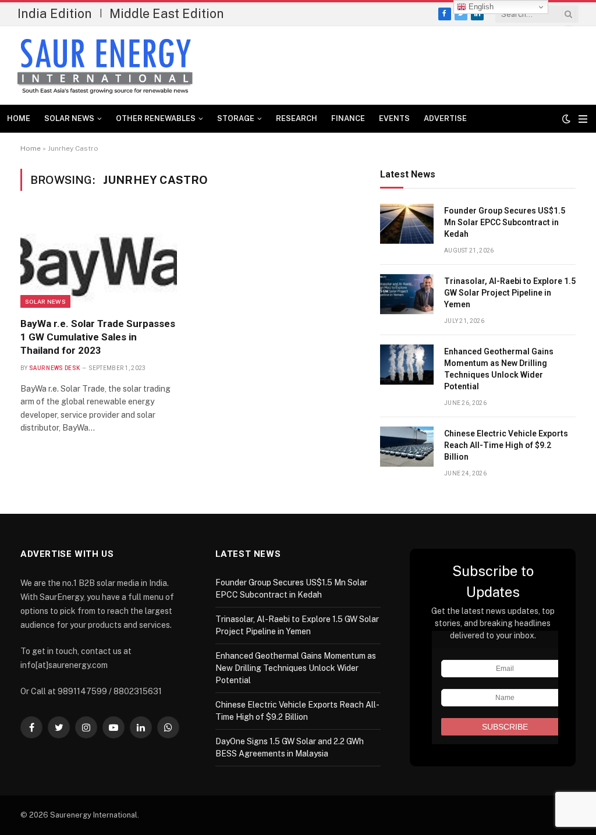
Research (296, 118)
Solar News (69, 118)
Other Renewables (156, 118)
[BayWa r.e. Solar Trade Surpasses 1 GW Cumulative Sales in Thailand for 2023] (98, 260)
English (480, 6)
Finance (348, 118)
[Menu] (583, 119)
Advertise (445, 118)
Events (394, 118)
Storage (235, 118)
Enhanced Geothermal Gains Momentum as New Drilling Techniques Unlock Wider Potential (499, 369)
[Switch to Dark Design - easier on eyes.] (566, 118)
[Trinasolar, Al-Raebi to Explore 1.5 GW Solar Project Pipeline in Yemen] (407, 294)
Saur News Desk (54, 368)
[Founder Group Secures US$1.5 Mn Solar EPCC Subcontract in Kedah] (407, 224)
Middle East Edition (166, 13)
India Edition (54, 13)
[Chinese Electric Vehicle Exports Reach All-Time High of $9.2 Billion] (407, 447)
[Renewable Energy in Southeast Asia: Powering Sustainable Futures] (105, 66)
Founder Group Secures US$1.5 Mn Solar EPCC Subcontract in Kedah (504, 222)
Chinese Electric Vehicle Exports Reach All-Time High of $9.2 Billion (506, 445)
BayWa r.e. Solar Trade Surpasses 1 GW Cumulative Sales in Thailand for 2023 (97, 337)
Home (18, 118)
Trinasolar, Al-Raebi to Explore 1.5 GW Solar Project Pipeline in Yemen (510, 292)
